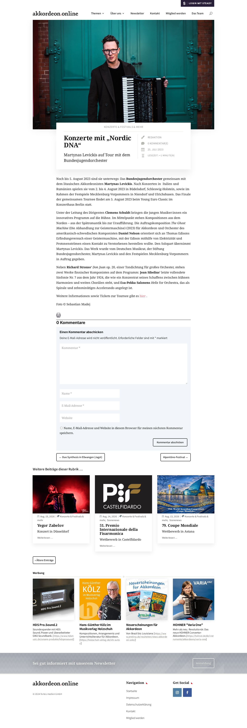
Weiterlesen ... (45, 538)
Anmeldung (203, 663)
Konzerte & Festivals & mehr (123, 127)
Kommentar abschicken (170, 442)
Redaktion (155, 137)
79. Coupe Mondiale (180, 525)
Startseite (131, 691)
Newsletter (137, 13)
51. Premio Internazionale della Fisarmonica (119, 529)
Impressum (132, 698)
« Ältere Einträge (44, 560)
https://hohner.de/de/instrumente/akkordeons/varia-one (193, 637)
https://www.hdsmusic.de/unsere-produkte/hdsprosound (53, 637)
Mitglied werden (176, 13)
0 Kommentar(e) (158, 143)
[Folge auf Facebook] (187, 692)
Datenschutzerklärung (138, 704)
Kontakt (155, 13)
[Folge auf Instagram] (177, 692)
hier (143, 296)
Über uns (115, 13)
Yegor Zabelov (50, 525)
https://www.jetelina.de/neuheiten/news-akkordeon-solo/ (146, 636)
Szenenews (113, 520)
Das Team (197, 13)
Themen (96, 13)
